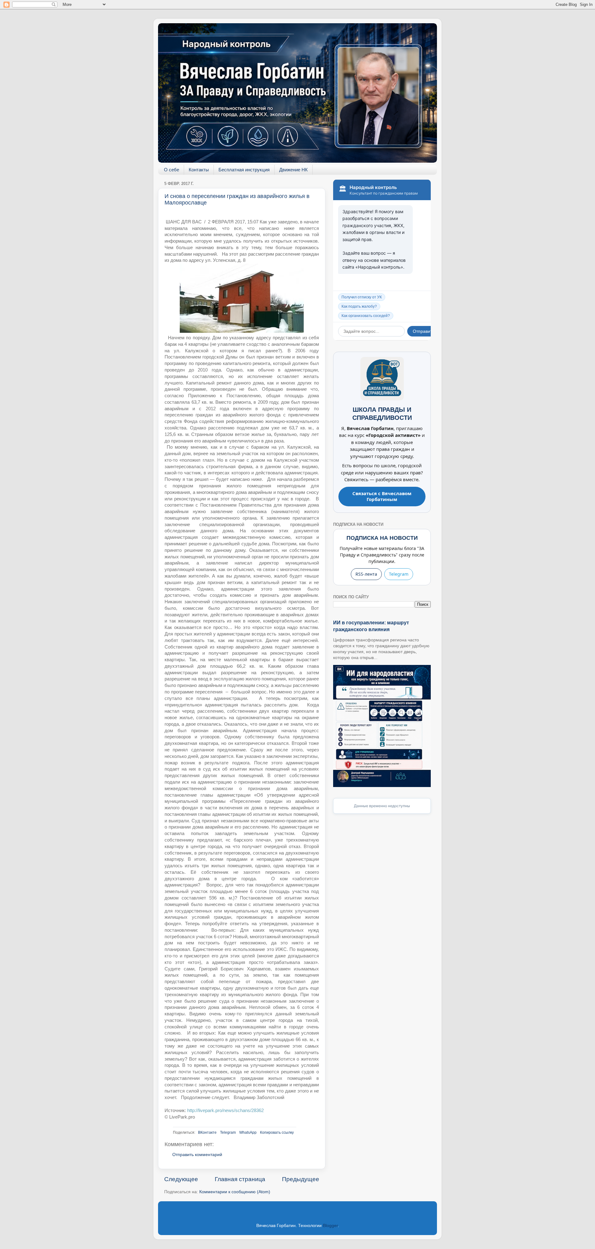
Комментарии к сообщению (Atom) (234, 1192)
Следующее (181, 1179)
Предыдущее (300, 1179)
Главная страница (240, 1179)
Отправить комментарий (197, 1154)
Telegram (228, 1132)
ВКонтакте (207, 1132)
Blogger (330, 1225)
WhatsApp (248, 1132)
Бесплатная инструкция (244, 169)
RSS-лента (366, 574)
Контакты (199, 169)
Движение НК (293, 169)
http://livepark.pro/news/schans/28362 (225, 1110)
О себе (171, 169)
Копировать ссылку (277, 1132)
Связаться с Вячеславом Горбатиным (382, 496)
